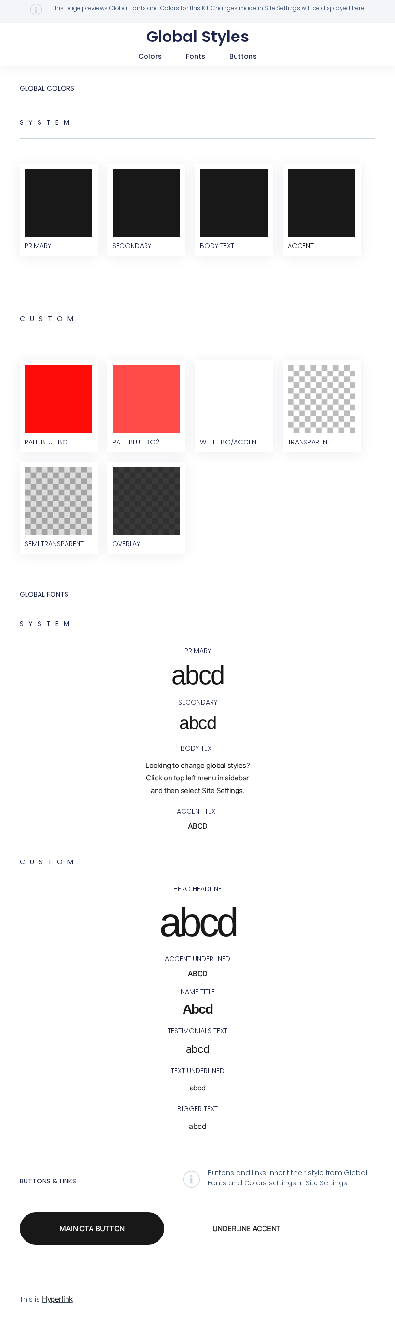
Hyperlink (57, 1298)
